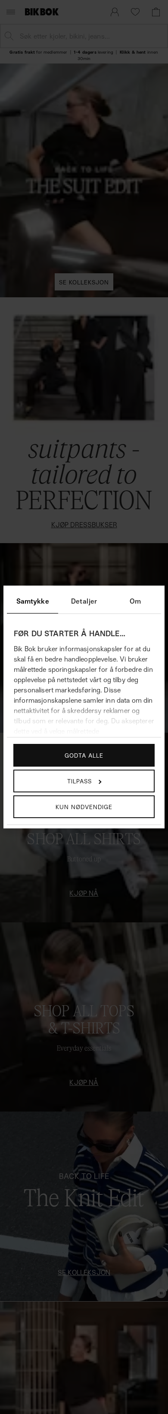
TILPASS (79, 781)
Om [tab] (135, 601)
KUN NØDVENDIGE (84, 806)
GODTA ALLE (84, 755)
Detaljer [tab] (84, 601)
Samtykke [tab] (32, 601)
